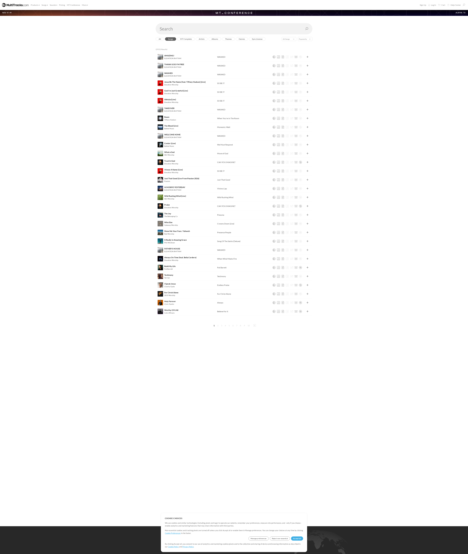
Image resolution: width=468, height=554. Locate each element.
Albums (215, 39)
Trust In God (169, 161)
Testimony (168, 275)
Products (34, 5)
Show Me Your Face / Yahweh (177, 231)
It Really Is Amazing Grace (175, 240)
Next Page (255, 325)
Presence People (224, 232)
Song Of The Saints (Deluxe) (228, 241)
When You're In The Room (228, 118)
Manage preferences (259, 538)
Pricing (62, 5)
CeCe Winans (169, 313)
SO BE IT (220, 83)
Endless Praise (223, 285)
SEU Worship (169, 155)
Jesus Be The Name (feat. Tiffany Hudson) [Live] (185, 82)
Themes (228, 39)
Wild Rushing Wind (225, 197)
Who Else (168, 222)
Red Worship (169, 234)
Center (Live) (170, 143)
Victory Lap (222, 188)
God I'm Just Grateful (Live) (176, 90)
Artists (202, 39)
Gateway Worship (171, 225)
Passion (167, 181)
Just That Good (223, 180)
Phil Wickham (169, 243)
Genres (242, 39)
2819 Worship (169, 295)
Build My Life (170, 266)
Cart (443, 5)
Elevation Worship (171, 85)
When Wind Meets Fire (227, 259)
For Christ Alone (171, 292)
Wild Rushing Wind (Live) (175, 196)
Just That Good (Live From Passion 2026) (181, 178)
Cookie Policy (173, 547)
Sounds (53, 5)
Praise (167, 205)
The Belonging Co (171, 216)
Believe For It (222, 311)
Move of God (222, 153)
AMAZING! (169, 55)
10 (249, 325)
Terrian (167, 278)
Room (166, 117)
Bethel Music (169, 128)
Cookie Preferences (173, 533)
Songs (44, 5)
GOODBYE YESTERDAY (174, 187)
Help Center (456, 5)
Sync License (257, 39)
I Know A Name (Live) (173, 169)
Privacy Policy (188, 547)
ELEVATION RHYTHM (172, 58)
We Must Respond (225, 144)
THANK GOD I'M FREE (174, 64)
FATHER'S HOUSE (172, 248)
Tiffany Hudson (170, 120)
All (160, 39)
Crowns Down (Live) (225, 223)
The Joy (167, 213)
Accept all (297, 538)
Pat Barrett (168, 269)
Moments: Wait (223, 127)
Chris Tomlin (169, 304)
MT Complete (186, 39)
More (84, 5)
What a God (169, 152)
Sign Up (423, 5)
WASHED (221, 57)
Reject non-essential (280, 538)
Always (220, 302)
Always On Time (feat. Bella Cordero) (180, 257)
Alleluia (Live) (170, 99)
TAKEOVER (169, 108)
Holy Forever (170, 301)
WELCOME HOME (172, 134)
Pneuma (220, 215)
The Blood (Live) (171, 126)
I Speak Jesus (170, 284)
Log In (433, 5)
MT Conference (73, 5)
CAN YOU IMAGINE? (226, 162)
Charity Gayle (169, 286)
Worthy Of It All (171, 310)
